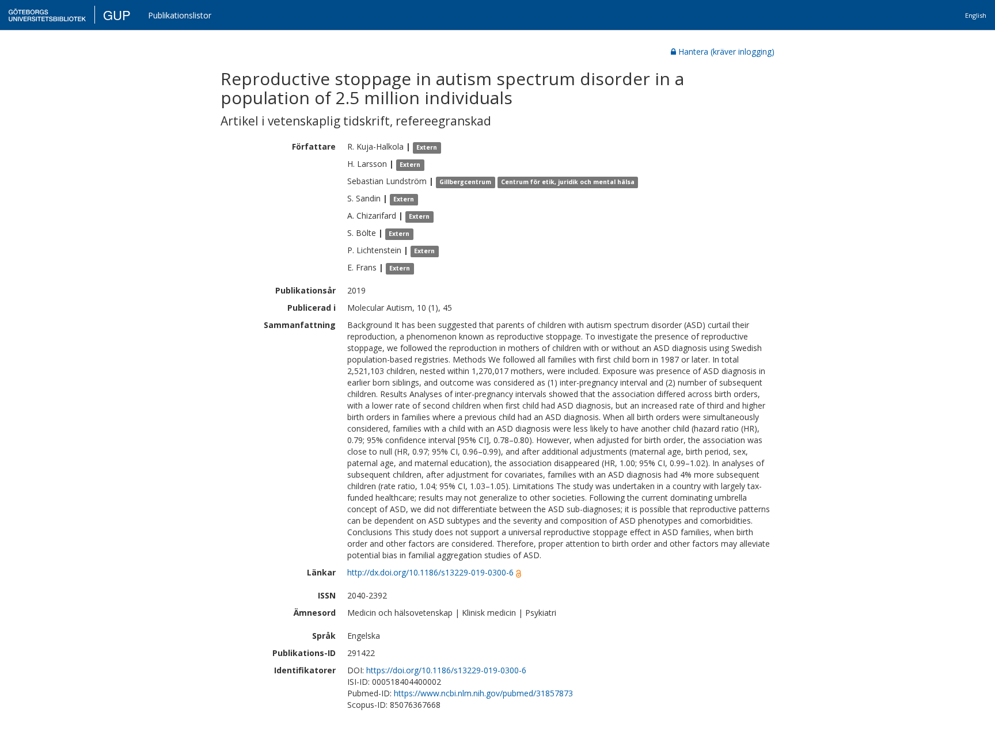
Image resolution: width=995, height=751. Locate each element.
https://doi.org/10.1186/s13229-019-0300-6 (446, 670)
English (975, 15)
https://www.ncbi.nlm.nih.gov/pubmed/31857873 (483, 693)
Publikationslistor (179, 15)
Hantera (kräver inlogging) (726, 51)
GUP (117, 15)
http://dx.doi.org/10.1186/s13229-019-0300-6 (430, 572)
